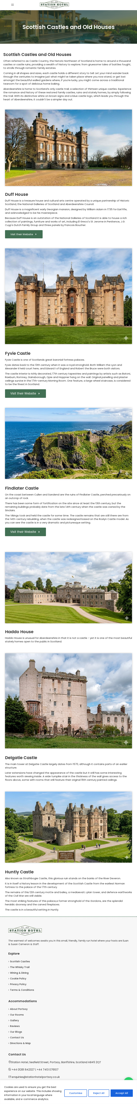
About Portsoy (19, 1009)
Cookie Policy (18, 978)
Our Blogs (16, 1031)
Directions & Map (20, 1043)
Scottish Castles (20, 961)
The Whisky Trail (20, 967)
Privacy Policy (18, 984)
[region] (68, 1092)
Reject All (98, 1093)
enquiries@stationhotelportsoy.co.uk (36, 1077)
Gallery (14, 1020)
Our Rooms (17, 1014)
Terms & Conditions (22, 990)
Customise (75, 1093)
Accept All (121, 1093)
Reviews (15, 1026)
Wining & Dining (19, 973)
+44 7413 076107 (47, 1070)
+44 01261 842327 (23, 1070)
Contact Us (17, 1037)
